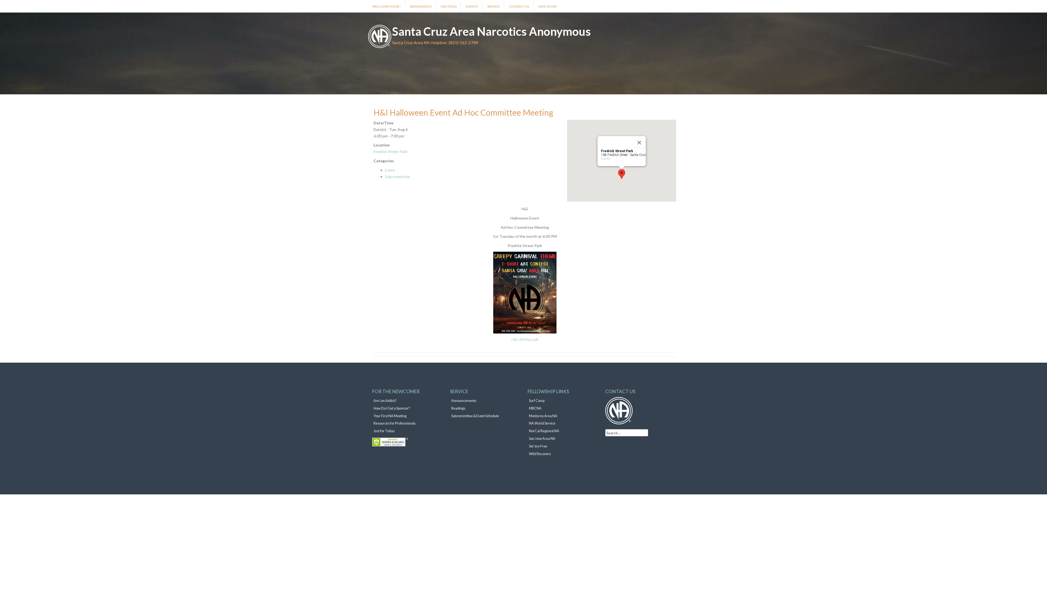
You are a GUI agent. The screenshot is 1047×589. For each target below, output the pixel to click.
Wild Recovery (540, 454)
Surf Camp (536, 401)
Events (472, 6)
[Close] (639, 142)
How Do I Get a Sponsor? (392, 408)
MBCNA (535, 408)
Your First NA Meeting (390, 416)
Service (493, 6)
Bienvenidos (420, 6)
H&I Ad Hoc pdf (525, 339)
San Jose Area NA (542, 439)
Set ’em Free (538, 446)
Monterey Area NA (543, 416)
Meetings (449, 6)
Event (390, 170)
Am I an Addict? (385, 401)
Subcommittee (397, 176)
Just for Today (384, 431)
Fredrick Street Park (391, 151)
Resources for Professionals (395, 423)
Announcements (463, 401)
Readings (458, 408)
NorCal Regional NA (544, 431)
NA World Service (542, 423)
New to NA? (547, 6)
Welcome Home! (386, 6)
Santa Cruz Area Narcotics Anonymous (491, 31)
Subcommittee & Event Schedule (475, 416)
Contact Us (519, 6)
